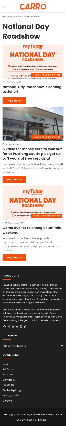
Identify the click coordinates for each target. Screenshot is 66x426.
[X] (9, 327)
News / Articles (11, 395)
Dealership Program (14, 390)
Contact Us (9, 379)
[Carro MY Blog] (33, 6)
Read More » (14, 100)
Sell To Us (8, 369)
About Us (8, 374)
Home (8, 16)
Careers (7, 400)
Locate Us (8, 385)
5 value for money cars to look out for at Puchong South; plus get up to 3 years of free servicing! (32, 154)
